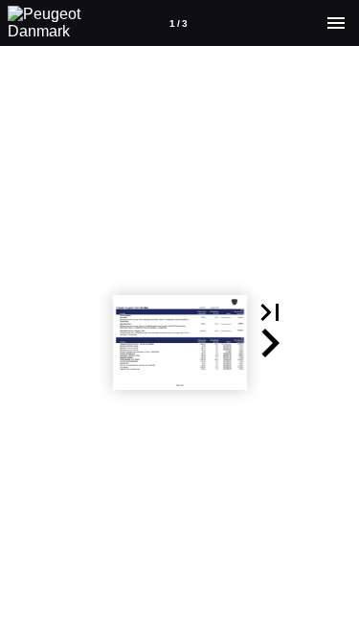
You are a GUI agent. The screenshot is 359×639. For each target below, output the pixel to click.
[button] (270, 312)
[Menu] (336, 23)
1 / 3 (178, 23)
